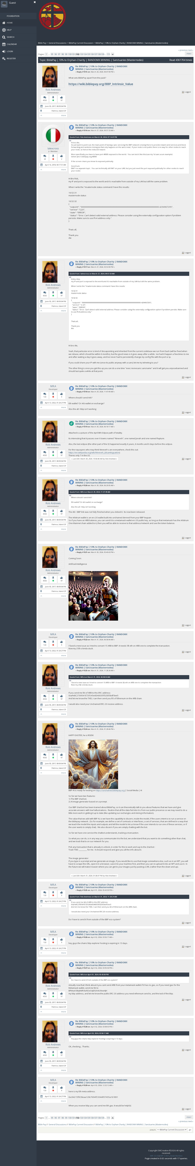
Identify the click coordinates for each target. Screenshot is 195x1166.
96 (56, 54)
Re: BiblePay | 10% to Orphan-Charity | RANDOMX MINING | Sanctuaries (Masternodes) (101, 67)
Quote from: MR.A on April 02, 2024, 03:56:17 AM (89, 1033)
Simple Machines (176, 1156)
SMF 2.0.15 (154, 1156)
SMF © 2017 (164, 1156)
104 (84, 54)
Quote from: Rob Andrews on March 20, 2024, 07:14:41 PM (93, 137)
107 (95, 54)
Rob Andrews (53, 89)
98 (63, 54)
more (63, 115)
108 (99, 54)
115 (108, 54)
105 (88, 54)
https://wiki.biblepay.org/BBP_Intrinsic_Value (101, 84)
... (49, 54)
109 (102, 54)
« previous (183, 50)
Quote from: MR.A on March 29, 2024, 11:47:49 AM (90, 492)
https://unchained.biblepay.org (110, 790)
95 (52, 54)
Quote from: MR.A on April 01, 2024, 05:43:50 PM (89, 974)
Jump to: (153, 1130)
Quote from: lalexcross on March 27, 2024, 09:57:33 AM (92, 273)
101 (73, 54)
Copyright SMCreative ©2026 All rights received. (166, 1151)
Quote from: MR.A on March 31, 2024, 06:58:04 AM (90, 677)
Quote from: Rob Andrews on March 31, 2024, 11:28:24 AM (93, 897)
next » (190, 50)
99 (66, 54)
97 (59, 54)
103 (81, 54)
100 (69, 54)
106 (91, 54)
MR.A (53, 386)
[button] (35, 2)
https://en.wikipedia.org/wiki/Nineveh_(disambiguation (94, 452)
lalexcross (53, 148)
